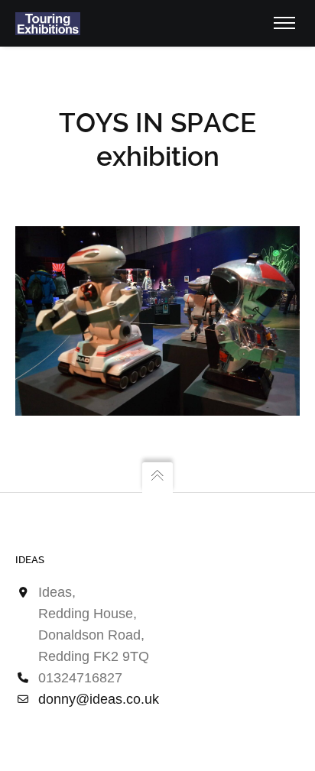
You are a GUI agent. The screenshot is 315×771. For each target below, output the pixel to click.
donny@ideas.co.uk (98, 699)
